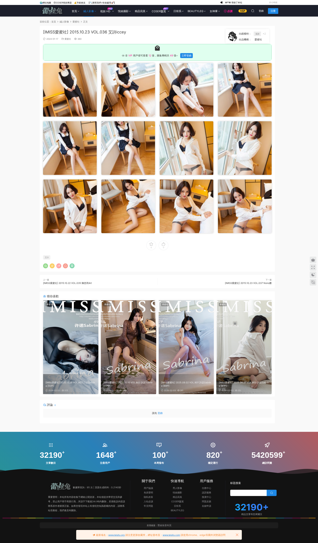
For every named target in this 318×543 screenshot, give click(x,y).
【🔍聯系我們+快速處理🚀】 (102, 2)
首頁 (74, 11)
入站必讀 (148, 501)
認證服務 (206, 492)
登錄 (160, 413)
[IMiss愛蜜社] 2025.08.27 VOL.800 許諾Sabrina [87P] (244, 384)
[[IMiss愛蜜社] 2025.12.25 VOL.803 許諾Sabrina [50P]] (70, 337)
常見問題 (148, 505)
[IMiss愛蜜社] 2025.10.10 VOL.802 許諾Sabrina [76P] (128, 384)
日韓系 (177, 11)
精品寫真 (140, 11)
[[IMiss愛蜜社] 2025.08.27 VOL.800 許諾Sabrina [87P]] (244, 337)
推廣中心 (206, 497)
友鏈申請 (206, 505)
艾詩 (257, 34)
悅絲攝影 (123, 11)
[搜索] (252, 10)
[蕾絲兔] (52, 11)
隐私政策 (148, 497)
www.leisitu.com (171, 535)
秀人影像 (177, 488)
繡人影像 (88, 11)
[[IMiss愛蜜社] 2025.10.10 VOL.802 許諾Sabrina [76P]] (128, 337)
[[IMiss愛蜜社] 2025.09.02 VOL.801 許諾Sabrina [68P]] (186, 337)
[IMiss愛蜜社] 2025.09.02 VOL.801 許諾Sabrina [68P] (186, 384)
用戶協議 (148, 488)
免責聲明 (148, 492)
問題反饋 (206, 501)
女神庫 (214, 11)
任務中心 (206, 488)
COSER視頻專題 (64, 2)
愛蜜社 (68, 39)
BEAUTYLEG (195, 11)
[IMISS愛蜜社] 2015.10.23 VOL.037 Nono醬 (248, 283)
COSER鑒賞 (159, 10)
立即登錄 (186, 55)
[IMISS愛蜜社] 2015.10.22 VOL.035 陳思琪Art (67, 283)
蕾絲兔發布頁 (164, 525)
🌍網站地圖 (45, 2)
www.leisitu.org (116, 535)
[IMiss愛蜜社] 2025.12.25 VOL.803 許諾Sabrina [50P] (70, 384)
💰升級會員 (79, 2)
